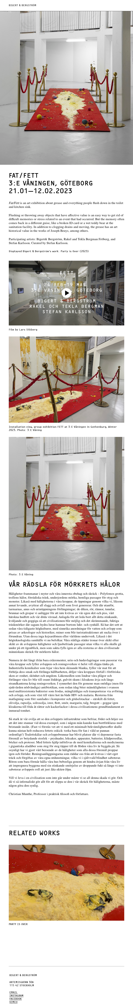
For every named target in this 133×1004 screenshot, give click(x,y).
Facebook (15, 999)
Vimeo (13, 1002)
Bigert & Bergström (22, 5)
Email (13, 992)
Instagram (16, 995)
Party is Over (18, 924)
